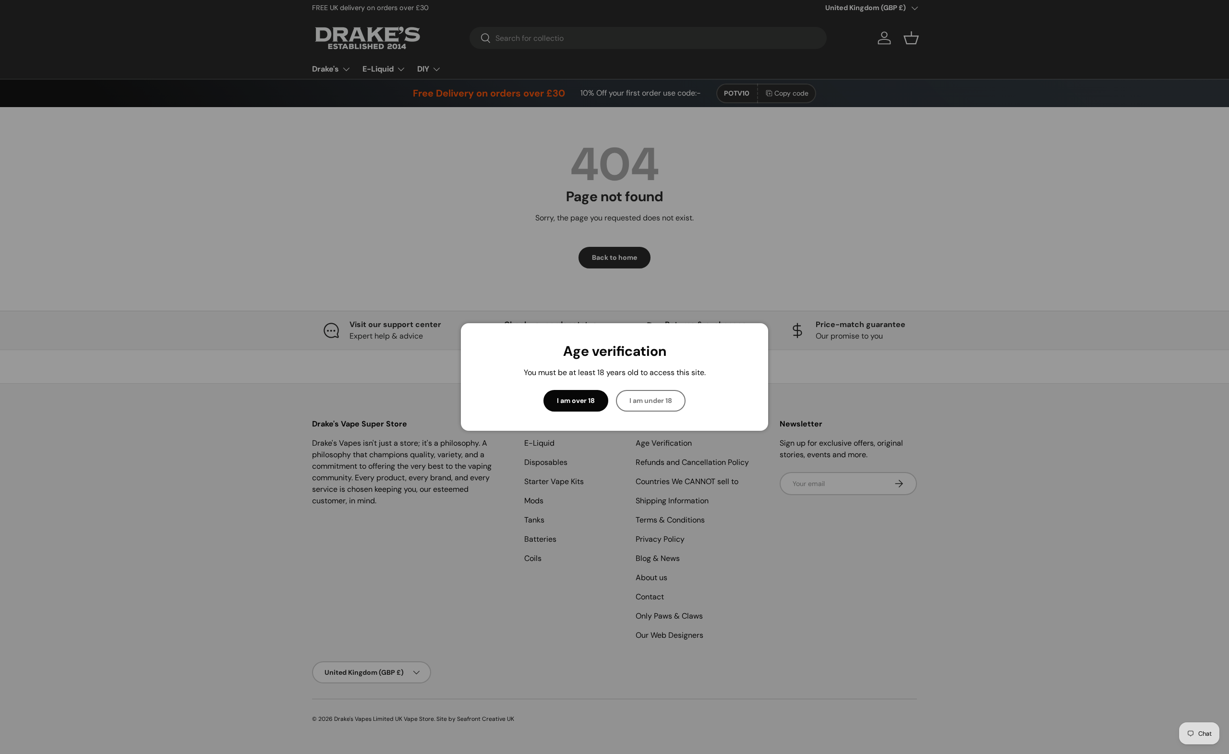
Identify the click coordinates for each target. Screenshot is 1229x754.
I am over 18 (576, 400)
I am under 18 (650, 400)
